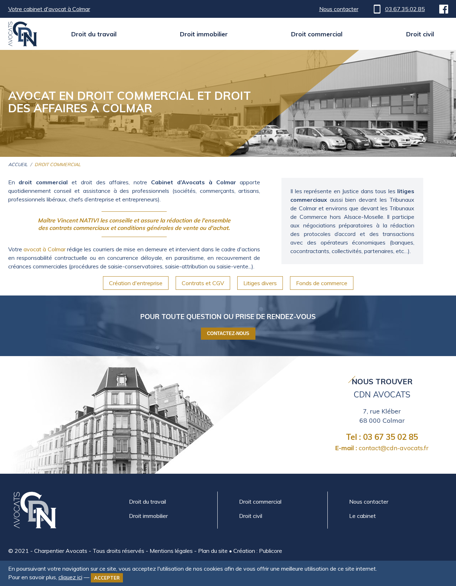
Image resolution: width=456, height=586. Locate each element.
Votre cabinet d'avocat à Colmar (49, 8)
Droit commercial (316, 34)
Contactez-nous (228, 333)
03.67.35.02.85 (405, 8)
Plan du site (213, 550)
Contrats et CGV (203, 283)
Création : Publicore (257, 550)
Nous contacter (338, 8)
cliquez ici (70, 577)
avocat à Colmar (45, 249)
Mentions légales (171, 550)
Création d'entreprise (135, 283)
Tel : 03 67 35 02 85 (382, 437)
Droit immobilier (204, 34)
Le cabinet (362, 515)
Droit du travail (93, 34)
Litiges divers (260, 283)
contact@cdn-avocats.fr (382, 448)
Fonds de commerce (321, 283)
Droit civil (420, 34)
